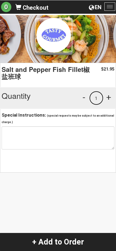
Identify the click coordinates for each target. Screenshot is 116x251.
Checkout (35, 7)
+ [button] (108, 97)
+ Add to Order (58, 241)
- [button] (84, 97)
